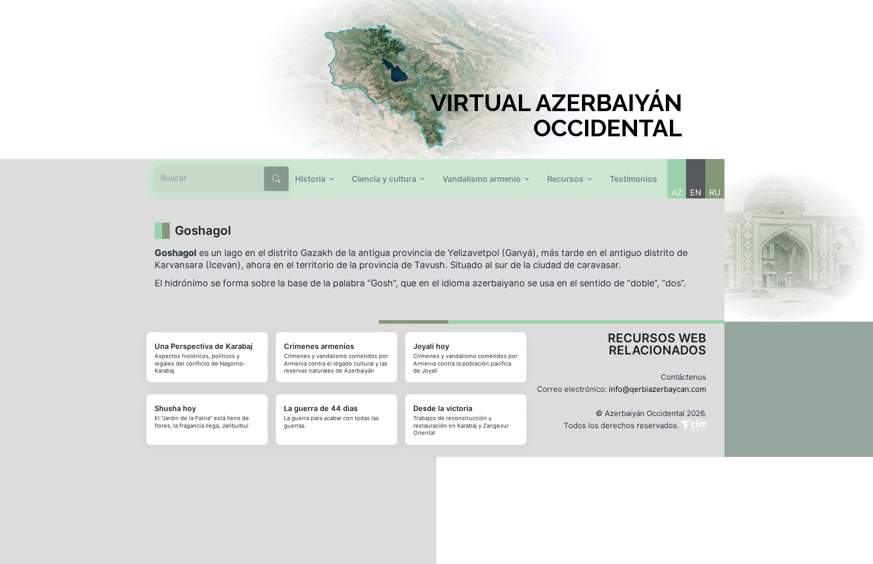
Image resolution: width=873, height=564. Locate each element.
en (695, 192)
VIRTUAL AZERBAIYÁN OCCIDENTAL (556, 115)
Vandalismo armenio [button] (482, 179)
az (676, 192)
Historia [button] (310, 179)
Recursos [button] (565, 179)
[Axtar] (276, 178)
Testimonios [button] (633, 179)
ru (714, 192)
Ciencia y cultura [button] (384, 179)
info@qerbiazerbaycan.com (657, 389)
